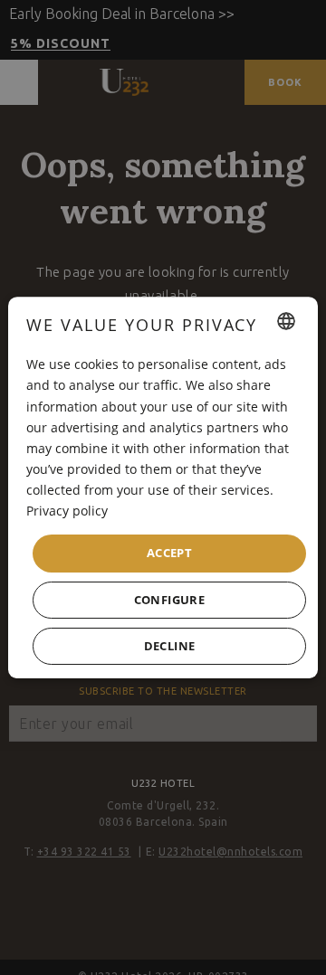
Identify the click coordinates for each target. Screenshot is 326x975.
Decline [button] (170, 646)
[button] (169, 600)
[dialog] (163, 487)
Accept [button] (169, 552)
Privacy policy (67, 510)
